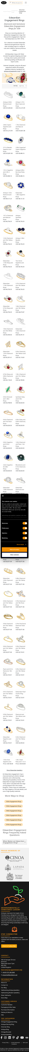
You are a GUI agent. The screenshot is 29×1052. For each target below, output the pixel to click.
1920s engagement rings (13, 801)
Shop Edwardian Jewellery (14, 770)
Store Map (4, 998)
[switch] (25, 528)
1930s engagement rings (13, 806)
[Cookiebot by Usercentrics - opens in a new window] (20, 496)
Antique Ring (5, 1029)
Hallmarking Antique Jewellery (10, 990)
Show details (20, 544)
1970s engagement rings (13, 824)
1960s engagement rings (13, 820)
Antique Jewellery (6, 1034)
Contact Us (4, 985)
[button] (10, 2)
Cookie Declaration (15, 1042)
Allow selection (14, 554)
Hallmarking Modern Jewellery (10, 993)
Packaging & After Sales (8, 1007)
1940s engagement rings (13, 811)
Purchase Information (8, 1010)
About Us (4, 982)
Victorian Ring (5, 1027)
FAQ (2, 1015)
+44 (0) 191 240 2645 (8, 972)
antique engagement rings (12, 71)
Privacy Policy (5, 1042)
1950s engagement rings (13, 815)
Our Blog (4, 987)
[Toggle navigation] (26, 2)
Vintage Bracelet (6, 1032)
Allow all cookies (14, 549)
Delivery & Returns (6, 1012)
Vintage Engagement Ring (9, 1022)
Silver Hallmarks (6, 995)
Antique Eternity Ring (7, 1024)
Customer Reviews (6, 1005)
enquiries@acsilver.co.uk (9, 975)
